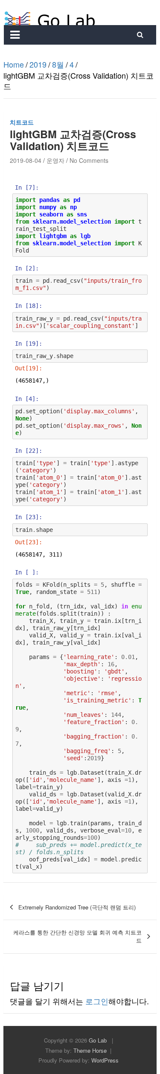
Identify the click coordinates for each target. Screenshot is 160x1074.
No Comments (89, 160)
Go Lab (98, 1040)
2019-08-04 (25, 160)
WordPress (105, 1060)
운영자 (55, 160)
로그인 (96, 1000)
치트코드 (22, 122)
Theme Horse (90, 1050)
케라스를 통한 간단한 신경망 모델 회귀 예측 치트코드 (77, 936)
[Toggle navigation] (15, 35)
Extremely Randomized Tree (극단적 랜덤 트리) (77, 907)
